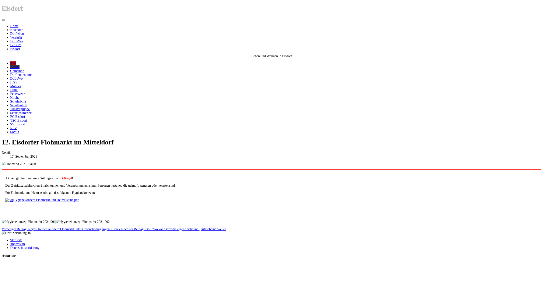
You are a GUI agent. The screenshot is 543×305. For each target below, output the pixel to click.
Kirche (14, 97)
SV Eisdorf (17, 124)
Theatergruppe (20, 109)
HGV (14, 82)
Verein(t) (16, 37)
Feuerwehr (17, 94)
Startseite (16, 240)
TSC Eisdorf (18, 120)
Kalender (16, 30)
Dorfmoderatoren (21, 74)
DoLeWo (16, 41)
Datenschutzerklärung (24, 248)
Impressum (17, 244)
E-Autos (15, 45)
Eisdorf (15, 49)
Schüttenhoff (18, 105)
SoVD (14, 132)
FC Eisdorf (17, 116)
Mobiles (15, 86)
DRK (14, 90)
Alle (13, 63)
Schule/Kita (18, 101)
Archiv (15, 67)
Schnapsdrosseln (21, 113)
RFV (13, 128)
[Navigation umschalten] (3, 20)
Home (14, 26)
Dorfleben (17, 33)
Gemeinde (17, 71)
